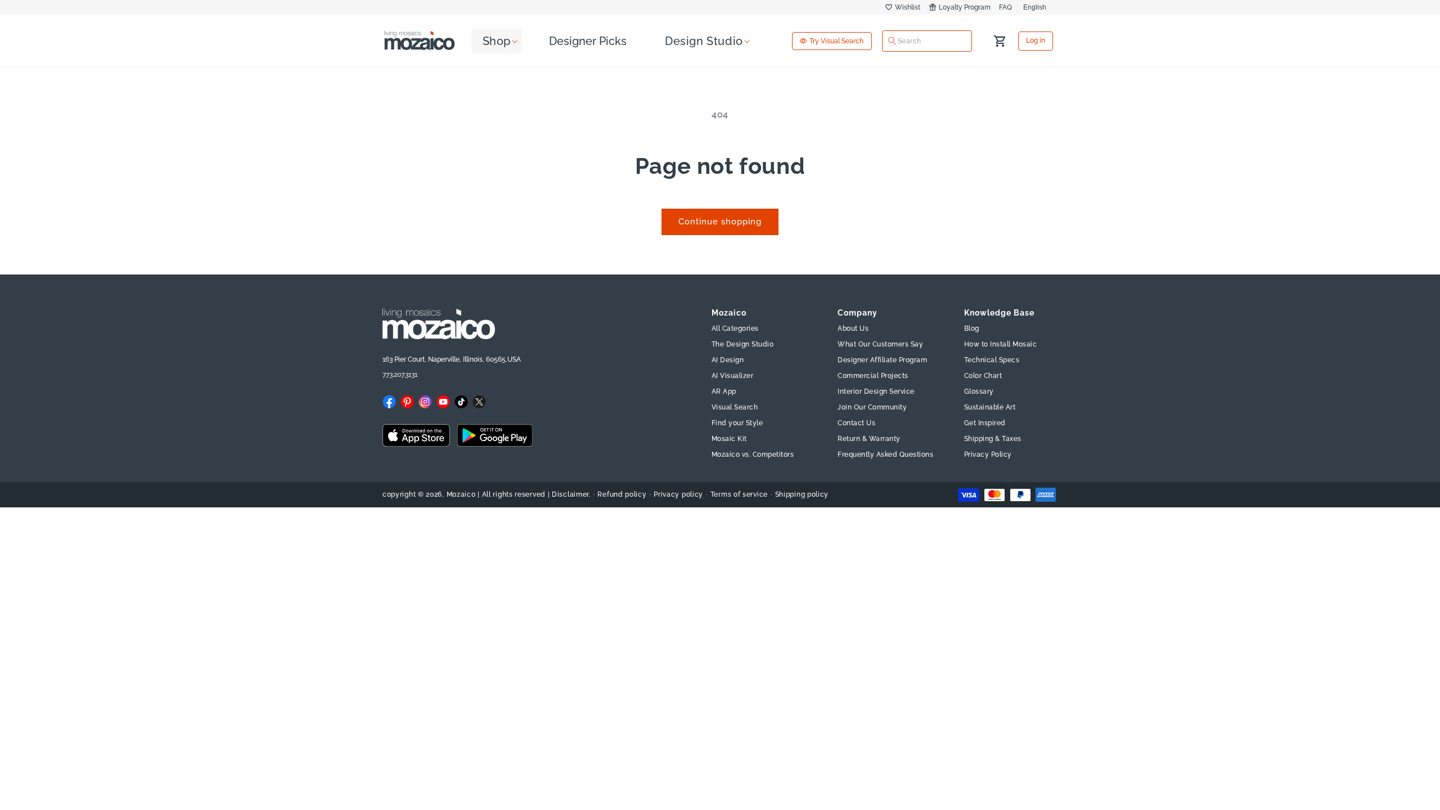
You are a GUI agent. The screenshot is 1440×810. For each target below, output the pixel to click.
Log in (1035, 41)
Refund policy (621, 494)
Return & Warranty (869, 439)
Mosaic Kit (729, 439)
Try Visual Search (836, 41)
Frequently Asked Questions (885, 454)
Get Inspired (985, 423)
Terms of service (739, 494)
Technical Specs (992, 360)
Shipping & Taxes (993, 439)
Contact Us (856, 423)
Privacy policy (678, 494)
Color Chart (983, 376)
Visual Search (735, 407)
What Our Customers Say (880, 344)
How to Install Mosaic (1000, 344)
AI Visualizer (733, 376)
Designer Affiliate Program (882, 360)
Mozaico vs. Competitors (753, 454)
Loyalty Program (965, 7)
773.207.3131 (399, 375)
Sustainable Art (990, 407)
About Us (853, 328)
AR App (724, 391)
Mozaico (461, 494)
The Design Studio (743, 344)
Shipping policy (802, 494)
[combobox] (927, 41)
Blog (971, 328)
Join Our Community (872, 407)
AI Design (728, 360)
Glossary (979, 391)
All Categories (735, 328)
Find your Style (737, 423)
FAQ (1005, 7)
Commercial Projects (873, 376)
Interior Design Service (876, 391)
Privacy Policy (988, 454)
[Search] (892, 41)
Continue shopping (720, 222)
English (1034, 7)
